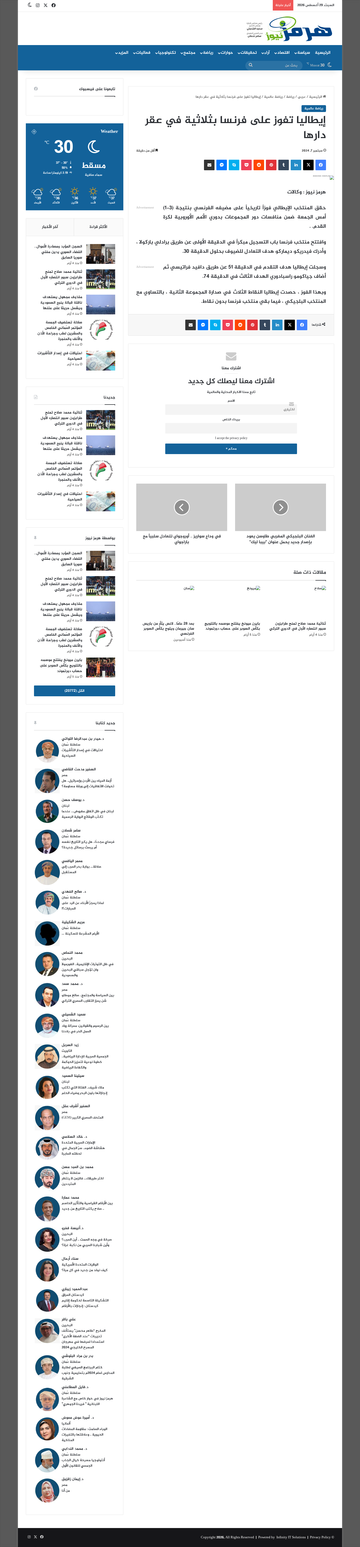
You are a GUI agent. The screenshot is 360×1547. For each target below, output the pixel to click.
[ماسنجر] (221, 165)
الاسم (231, 400)
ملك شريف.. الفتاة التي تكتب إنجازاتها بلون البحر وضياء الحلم (84, 1090)
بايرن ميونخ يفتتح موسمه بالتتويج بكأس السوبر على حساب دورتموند (232, 626)
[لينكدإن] (296, 165)
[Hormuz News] (288, 29)
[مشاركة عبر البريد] (209, 165)
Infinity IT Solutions (291, 1537)
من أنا (66, 1491)
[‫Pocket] (246, 165)
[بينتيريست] (271, 165)
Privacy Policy (320, 1537)
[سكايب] (234, 165)
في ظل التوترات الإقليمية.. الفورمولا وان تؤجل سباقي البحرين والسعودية (88, 969)
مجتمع (189, 52)
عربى (302, 97)
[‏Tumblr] (283, 165)
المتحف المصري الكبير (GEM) (82, 1118)
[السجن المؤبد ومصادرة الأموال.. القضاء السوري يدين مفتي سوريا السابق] (100, 254)
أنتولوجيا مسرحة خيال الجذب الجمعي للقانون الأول (83, 1463)
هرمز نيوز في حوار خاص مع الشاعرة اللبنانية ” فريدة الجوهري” (87, 1401)
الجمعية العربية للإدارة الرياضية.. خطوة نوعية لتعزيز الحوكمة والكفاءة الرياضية (85, 1062)
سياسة (303, 52)
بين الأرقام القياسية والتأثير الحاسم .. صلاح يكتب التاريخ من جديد (87, 1206)
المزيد (123, 52)
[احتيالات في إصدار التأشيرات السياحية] (100, 361)
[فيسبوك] (320, 165)
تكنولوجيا (167, 52)
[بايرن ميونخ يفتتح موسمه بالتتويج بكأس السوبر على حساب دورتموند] (231, 602)
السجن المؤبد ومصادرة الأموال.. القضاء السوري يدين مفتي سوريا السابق (58, 252)
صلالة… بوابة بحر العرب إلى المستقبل (81, 869)
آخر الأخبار (50, 227)
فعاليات (143, 52)
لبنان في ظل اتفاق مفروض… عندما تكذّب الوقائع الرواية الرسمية (88, 814)
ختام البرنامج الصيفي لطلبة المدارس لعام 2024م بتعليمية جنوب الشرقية (88, 1373)
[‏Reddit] (259, 165)
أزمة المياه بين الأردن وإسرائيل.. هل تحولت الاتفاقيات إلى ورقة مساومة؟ (88, 783)
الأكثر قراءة (98, 227)
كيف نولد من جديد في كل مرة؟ (85, 1270)
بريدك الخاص (231, 419)
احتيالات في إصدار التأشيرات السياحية (59, 356)
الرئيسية (322, 52)
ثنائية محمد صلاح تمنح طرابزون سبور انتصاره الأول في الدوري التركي (297, 626)
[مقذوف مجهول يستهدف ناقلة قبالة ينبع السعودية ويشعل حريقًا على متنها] (100, 304)
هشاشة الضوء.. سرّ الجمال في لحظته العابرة (83, 1151)
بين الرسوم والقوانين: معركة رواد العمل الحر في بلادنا (85, 1028)
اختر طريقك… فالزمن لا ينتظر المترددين (83, 1181)
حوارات (227, 52)
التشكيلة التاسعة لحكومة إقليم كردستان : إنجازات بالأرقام (85, 1303)
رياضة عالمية (273, 97)
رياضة (208, 52)
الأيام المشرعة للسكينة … (80, 934)
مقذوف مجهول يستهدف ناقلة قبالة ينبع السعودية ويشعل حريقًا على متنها (61, 302)
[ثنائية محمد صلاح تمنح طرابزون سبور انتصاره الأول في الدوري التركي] (297, 602)
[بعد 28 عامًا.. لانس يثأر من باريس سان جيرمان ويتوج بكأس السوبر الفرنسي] (165, 602)
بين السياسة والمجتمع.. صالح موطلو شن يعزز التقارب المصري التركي (88, 998)
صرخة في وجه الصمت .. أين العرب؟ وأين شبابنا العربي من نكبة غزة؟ (87, 1242)
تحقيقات (249, 52)
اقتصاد (283, 52)
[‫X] (308, 165)
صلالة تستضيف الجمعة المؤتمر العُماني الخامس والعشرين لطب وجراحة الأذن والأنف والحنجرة (59, 330)
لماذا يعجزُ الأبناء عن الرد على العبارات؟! (83, 906)
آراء (267, 52)
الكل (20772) (75, 691)
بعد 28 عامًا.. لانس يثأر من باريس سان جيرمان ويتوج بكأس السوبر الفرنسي (168, 629)
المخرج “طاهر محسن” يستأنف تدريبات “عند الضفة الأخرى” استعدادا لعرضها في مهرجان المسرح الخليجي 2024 (83, 1339)
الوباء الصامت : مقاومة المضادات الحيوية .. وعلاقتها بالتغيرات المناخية (84, 1434)
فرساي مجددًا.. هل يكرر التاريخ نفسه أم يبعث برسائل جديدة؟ (88, 844)
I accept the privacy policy (231, 438)
